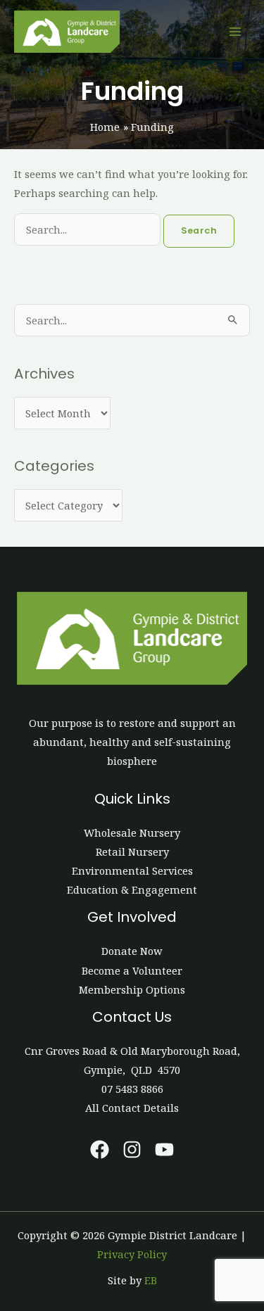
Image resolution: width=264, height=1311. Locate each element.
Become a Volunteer (132, 970)
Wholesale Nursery (132, 832)
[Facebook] (99, 1149)
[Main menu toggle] (235, 31)
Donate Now (132, 951)
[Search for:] (88, 229)
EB (150, 1280)
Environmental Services (132, 870)
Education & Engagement (132, 889)
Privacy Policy (132, 1254)
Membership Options (132, 989)
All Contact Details (132, 1108)
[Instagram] (132, 1149)
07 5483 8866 (132, 1089)
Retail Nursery (132, 851)
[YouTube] (164, 1149)
